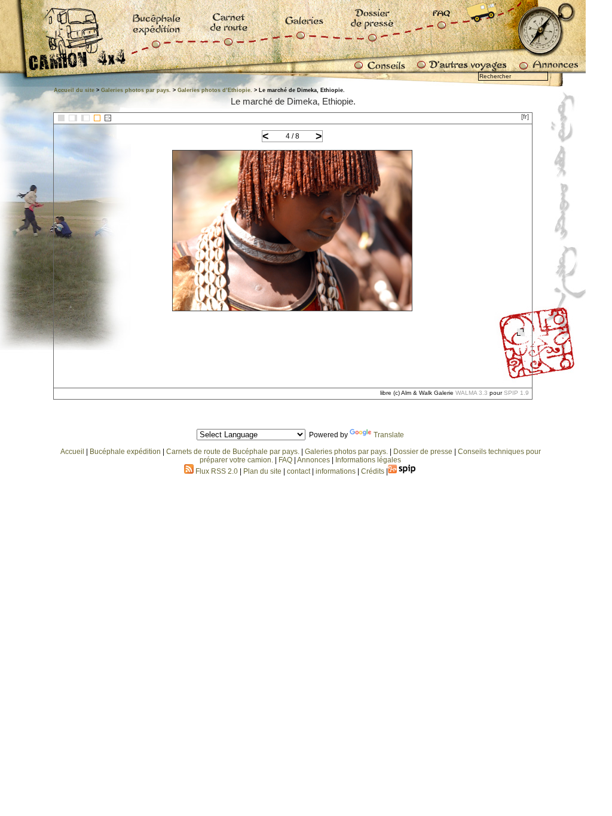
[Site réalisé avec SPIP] (402, 471)
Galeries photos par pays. (136, 90)
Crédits (372, 471)
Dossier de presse (422, 451)
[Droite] (85, 118)
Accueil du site (74, 90)
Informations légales (368, 460)
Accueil (72, 451)
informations (336, 471)
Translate (389, 435)
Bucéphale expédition (125, 451)
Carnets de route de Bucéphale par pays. (232, 451)
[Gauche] (73, 118)
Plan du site (262, 471)
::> (108, 118)
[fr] (525, 116)
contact (298, 471)
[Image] (97, 118)
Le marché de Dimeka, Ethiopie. (293, 101)
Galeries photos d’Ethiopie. (215, 90)
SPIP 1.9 (516, 392)
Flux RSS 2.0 (216, 471)
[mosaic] (61, 118)
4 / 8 (292, 136)
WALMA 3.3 (471, 392)
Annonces (313, 460)
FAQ (285, 460)
